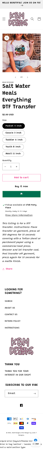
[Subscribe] (34, 393)
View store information (18, 215)
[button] (3, 19)
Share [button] (9, 269)
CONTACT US (11, 315)
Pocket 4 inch (14, 126)
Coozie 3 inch (14, 133)
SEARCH (8, 301)
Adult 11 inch (13, 154)
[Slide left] (15, 77)
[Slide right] (27, 77)
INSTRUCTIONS (12, 328)
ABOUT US (10, 308)
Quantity (6, 161)
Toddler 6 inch (14, 140)
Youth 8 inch (13, 147)
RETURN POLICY (13, 321)
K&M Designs (16, 433)
